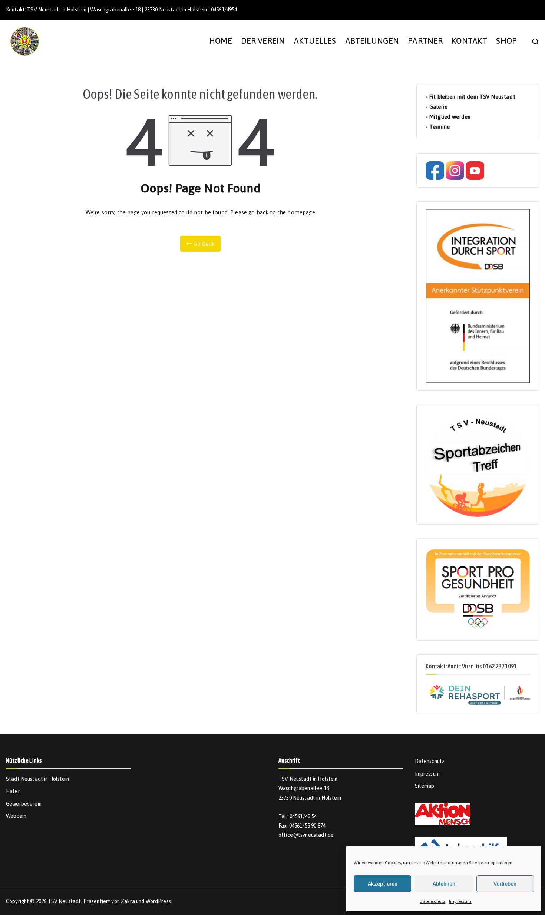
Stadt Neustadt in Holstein (37, 779)
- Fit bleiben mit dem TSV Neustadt (470, 96)
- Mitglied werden (448, 116)
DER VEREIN (263, 41)
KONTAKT (469, 41)
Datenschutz (432, 901)
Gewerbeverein (24, 804)
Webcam (16, 816)
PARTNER (425, 41)
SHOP (506, 41)
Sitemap (425, 786)
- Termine (438, 126)
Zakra (128, 901)
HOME (220, 41)
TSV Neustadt (64, 901)
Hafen (13, 791)
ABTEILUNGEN (372, 41)
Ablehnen (444, 884)
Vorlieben (504, 884)
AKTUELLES (315, 41)
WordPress (158, 901)
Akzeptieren (382, 884)
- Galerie (436, 106)
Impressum (460, 901)
